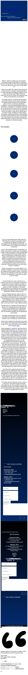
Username (3, 664)
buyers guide (16, 325)
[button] (24, 19)
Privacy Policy (7, 482)
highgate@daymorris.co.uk (12, 481)
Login (17, 667)
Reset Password (19, 668)
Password (3, 665)
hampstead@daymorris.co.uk (13, 474)
